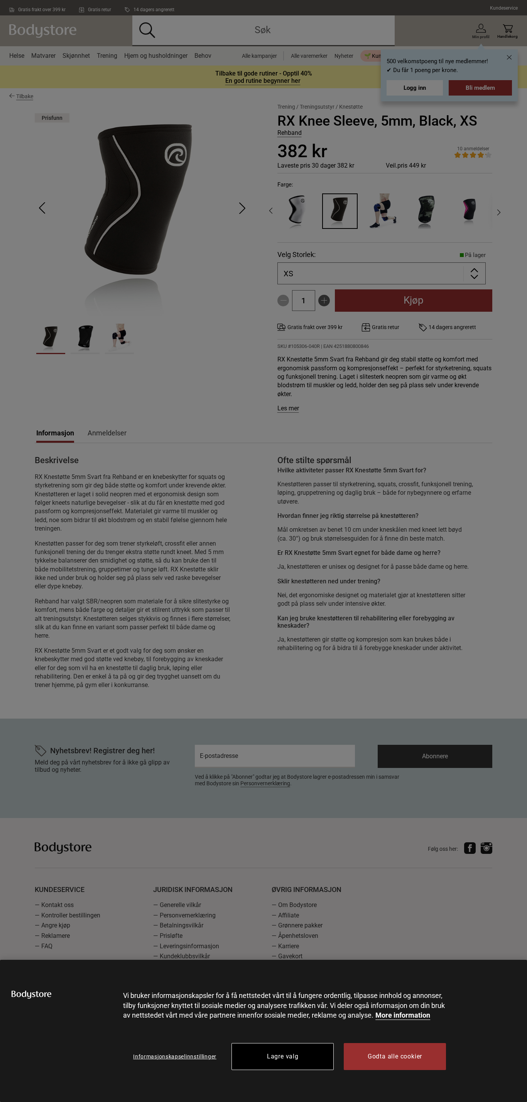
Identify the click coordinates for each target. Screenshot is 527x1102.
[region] (263, 1031)
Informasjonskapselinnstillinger (174, 1056)
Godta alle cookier (395, 1056)
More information (402, 1015)
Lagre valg (283, 1056)
